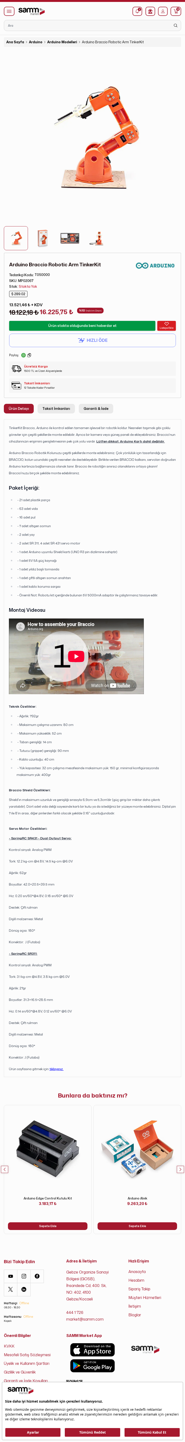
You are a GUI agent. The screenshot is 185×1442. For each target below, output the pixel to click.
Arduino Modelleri (62, 42)
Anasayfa (137, 1271)
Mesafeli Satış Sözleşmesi (27, 1354)
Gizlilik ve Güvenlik (20, 1372)
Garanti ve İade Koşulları (26, 1380)
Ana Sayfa (15, 42)
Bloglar (134, 1314)
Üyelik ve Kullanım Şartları (26, 1363)
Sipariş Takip (139, 1289)
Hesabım (136, 1280)
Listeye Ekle (166, 328)
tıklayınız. (56, 1069)
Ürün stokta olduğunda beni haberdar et (82, 325)
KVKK (9, 1346)
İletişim (134, 1306)
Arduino (35, 42)
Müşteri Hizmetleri (144, 1297)
